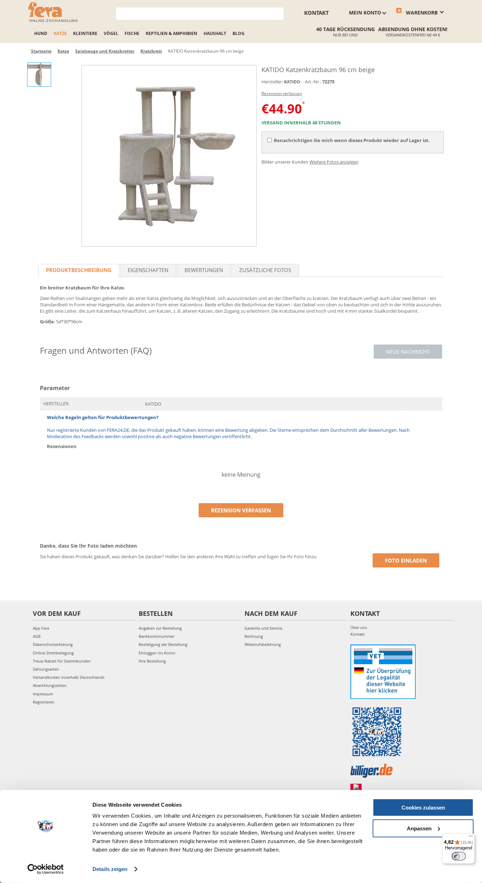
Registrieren (43, 702)
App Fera (41, 628)
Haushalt (215, 33)
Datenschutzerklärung (53, 644)
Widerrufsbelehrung (263, 644)
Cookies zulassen (423, 808)
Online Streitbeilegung (53, 652)
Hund (40, 33)
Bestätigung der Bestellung (163, 644)
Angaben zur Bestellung (160, 628)
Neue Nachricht (408, 351)
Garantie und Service (263, 628)
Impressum (43, 693)
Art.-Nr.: (313, 81)
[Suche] (278, 12)
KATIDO (292, 82)
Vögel (111, 33)
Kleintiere (85, 33)
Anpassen (419, 828)
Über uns (358, 627)
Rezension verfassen (281, 93)
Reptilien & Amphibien (171, 33)
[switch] (459, 856)
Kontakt (316, 12)
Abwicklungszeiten (50, 685)
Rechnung (254, 636)
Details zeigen (109, 869)
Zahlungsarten (46, 669)
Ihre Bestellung (152, 661)
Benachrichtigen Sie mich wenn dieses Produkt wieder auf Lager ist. (352, 140)
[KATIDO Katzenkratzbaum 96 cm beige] (169, 155)
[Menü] (470, 838)
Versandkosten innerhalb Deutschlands (68, 677)
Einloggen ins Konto (157, 652)
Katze (60, 33)
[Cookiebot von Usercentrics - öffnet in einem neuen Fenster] (46, 869)
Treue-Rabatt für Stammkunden (62, 661)
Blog (239, 33)
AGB (37, 636)
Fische (132, 33)
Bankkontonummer (156, 636)
